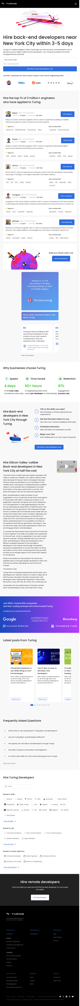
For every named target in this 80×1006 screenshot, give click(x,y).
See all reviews (27, 361)
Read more (16, 708)
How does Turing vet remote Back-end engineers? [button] (27, 758)
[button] (40, 295)
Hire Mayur (66, 120)
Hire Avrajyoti (65, 202)
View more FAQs (9, 772)
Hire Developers (60, 265)
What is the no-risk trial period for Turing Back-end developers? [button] (32, 739)
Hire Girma (66, 173)
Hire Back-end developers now (40, 75)
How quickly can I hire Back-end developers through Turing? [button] (31, 752)
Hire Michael (66, 228)
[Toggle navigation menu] (76, 4)
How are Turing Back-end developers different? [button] (26, 746)
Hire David (67, 146)
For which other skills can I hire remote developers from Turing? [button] (32, 765)
